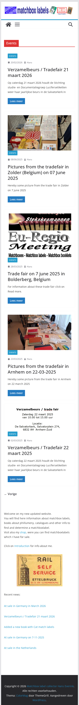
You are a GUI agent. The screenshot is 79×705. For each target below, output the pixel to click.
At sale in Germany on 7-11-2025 (24, 637)
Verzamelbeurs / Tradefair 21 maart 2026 (38, 72)
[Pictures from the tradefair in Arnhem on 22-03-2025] (39, 332)
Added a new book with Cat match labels (29, 627)
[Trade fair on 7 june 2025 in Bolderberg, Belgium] (39, 235)
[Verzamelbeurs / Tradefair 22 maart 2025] (39, 419)
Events (12, 56)
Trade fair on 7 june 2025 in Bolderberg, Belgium (36, 276)
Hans (29, 62)
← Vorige (10, 494)
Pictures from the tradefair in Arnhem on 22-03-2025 (38, 369)
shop (23, 532)
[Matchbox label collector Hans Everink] (8, 24)
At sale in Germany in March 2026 (25, 606)
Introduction (22, 546)
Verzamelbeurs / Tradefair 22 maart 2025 (38, 450)
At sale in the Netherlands (20, 648)
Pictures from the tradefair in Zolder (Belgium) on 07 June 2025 (38, 172)
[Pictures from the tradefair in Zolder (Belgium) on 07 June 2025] (39, 133)
